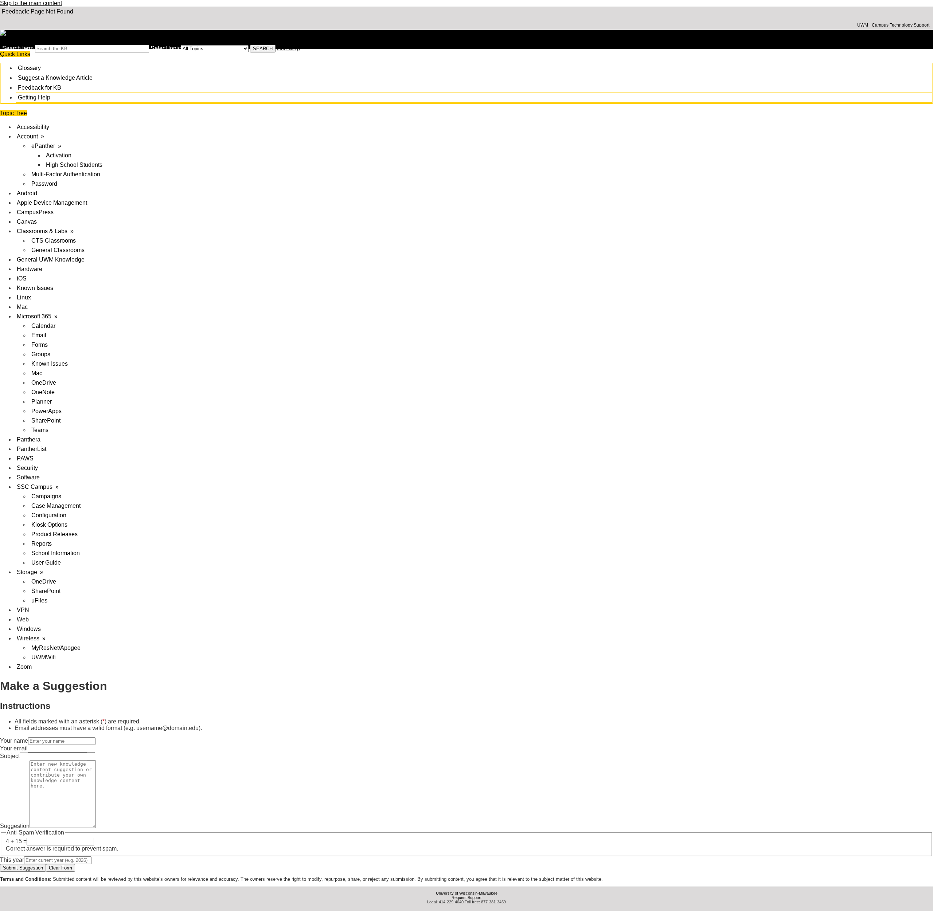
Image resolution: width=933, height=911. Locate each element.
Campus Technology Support (900, 25)
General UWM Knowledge (51, 259)
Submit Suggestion (23, 868)
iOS (22, 278)
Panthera (28, 439)
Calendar (43, 326)
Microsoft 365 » (37, 316)
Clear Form (60, 868)
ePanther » (46, 146)
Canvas (27, 222)
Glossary (29, 68)
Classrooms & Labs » (45, 231)
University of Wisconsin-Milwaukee (466, 893)
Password (44, 184)
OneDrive (43, 383)
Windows (29, 629)
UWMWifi (43, 657)
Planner (41, 401)
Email (38, 335)
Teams (39, 430)
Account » (30, 136)
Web (23, 619)
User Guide (46, 562)
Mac (22, 307)
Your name (14, 741)
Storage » (30, 572)
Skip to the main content (31, 3)
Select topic (166, 48)
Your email (14, 748)
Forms (39, 345)
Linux (24, 297)
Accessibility (33, 127)
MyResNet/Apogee (56, 648)
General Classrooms (58, 250)
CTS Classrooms (53, 240)
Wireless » (31, 638)
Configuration (48, 515)
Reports (41, 544)
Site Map (288, 48)
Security (27, 468)
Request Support (466, 897)
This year (12, 860)
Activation (58, 155)
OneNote (43, 392)
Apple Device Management (52, 203)
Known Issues (35, 288)
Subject (10, 756)
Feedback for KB (39, 88)
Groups (40, 354)
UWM (862, 25)
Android (27, 193)
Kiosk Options (49, 525)
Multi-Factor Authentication (65, 174)
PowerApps (46, 411)
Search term (18, 48)
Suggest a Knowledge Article (55, 78)
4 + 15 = (16, 841)
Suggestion (15, 826)
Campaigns (46, 496)
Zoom (24, 667)
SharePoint (45, 420)
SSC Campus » (38, 487)
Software (28, 477)
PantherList (31, 449)
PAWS (25, 458)
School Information (55, 553)
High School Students (74, 165)
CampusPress (35, 212)
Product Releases (54, 534)
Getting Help (34, 97)
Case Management (56, 506)
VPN (23, 610)
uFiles (39, 600)
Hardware (29, 269)
